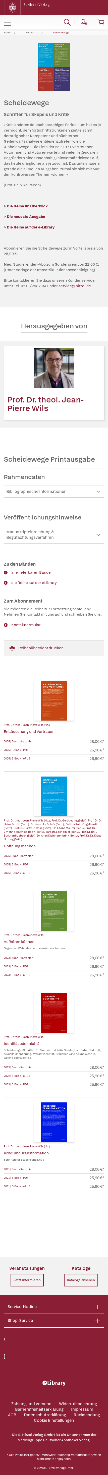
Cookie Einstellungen (54, 1420)
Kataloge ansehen (81, 1280)
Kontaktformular (26, 624)
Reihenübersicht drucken (41, 648)
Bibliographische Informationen (36, 491)
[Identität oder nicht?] (54, 1013)
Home (7, 32)
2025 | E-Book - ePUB (17, 758)
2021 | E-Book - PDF (16, 1177)
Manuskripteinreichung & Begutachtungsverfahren (30, 534)
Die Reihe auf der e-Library (31, 227)
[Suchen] (67, 22)
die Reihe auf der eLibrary (34, 582)
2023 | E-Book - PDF (16, 966)
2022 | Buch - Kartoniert (18, 1067)
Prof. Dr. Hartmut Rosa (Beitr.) (32, 828)
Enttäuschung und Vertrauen (29, 731)
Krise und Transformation (26, 1153)
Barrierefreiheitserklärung (39, 1409)
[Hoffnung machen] (54, 796)
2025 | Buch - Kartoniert (18, 741)
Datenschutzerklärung (45, 1415)
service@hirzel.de (75, 285)
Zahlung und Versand (31, 1403)
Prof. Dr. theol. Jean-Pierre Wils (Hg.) (27, 725)
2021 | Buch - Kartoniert (18, 1169)
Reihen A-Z (32, 32)
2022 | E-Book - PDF (16, 1084)
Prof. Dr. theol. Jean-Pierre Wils (45, 404)
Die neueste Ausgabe (26, 216)
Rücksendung (87, 1415)
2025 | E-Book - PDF (16, 750)
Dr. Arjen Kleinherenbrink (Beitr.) (57, 835)
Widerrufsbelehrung (78, 1403)
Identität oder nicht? (21, 1043)
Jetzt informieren (27, 1280)
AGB (12, 1415)
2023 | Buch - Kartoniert (18, 958)
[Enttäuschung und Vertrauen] (54, 701)
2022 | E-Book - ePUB (17, 1076)
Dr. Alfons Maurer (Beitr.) (68, 828)
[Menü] (7, 22)
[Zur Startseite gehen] (27, 7)
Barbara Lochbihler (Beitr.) (62, 832)
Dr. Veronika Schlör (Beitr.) (47, 824)
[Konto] (84, 22)
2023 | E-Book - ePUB (17, 975)
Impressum (82, 1409)
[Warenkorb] (101, 22)
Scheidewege (61, 32)
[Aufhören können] (54, 911)
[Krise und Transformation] (54, 1122)
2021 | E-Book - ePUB (17, 1186)
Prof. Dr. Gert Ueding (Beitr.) (69, 820)
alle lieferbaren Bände (31, 572)
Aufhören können (19, 941)
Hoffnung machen (20, 846)
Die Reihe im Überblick (27, 206)
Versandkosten (81, 1455)
